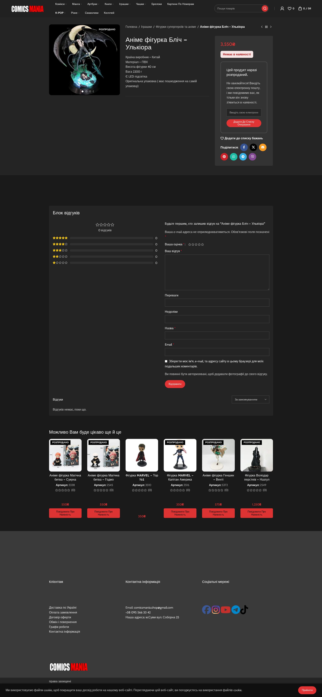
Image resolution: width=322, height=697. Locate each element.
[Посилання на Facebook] (244, 147)
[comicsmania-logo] (68, 666)
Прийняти (307, 690)
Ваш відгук (173, 251)
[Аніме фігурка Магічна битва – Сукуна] (65, 455)
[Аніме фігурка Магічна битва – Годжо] (103, 455)
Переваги (171, 295)
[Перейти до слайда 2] (86, 91)
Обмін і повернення (63, 622)
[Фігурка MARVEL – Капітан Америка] (180, 455)
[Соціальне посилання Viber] (252, 156)
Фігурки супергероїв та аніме (176, 27)
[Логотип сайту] (27, 8)
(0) (73, 490)
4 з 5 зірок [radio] (199, 244)
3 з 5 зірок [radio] (196, 244)
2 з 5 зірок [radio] (193, 244)
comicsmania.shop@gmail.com (153, 607)
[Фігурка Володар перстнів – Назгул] (256, 455)
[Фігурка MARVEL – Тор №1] (142, 455)
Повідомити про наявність (65, 513)
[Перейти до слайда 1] (82, 91)
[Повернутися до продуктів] (266, 27)
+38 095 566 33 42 (138, 612)
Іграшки (146, 27)
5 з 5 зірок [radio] (202, 244)
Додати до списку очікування (243, 123)
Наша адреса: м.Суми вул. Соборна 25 (152, 617)
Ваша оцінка (174, 244)
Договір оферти (60, 617)
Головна (131, 27)
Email (169, 344)
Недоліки (171, 311)
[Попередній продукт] (262, 27)
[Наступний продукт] (271, 27)
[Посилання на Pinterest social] (224, 156)
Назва (170, 328)
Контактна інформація (64, 631)
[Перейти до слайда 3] (90, 91)
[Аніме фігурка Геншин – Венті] (218, 455)
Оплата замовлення (63, 612)
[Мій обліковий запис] (282, 8)
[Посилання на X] (253, 147)
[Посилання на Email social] (263, 147)
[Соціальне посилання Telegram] (243, 156)
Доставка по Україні (63, 607)
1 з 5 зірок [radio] (189, 244)
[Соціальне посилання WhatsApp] (233, 156)
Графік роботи (59, 627)
